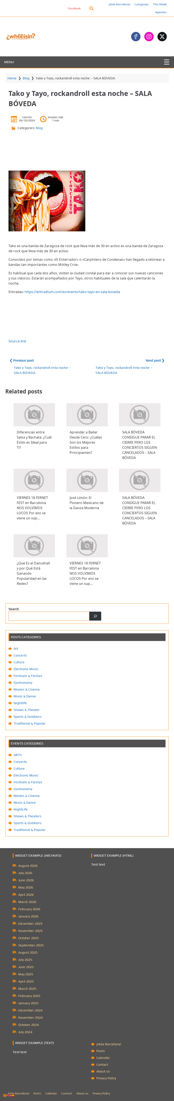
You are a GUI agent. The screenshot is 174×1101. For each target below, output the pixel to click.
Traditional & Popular (30, 723)
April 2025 (26, 981)
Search (13, 609)
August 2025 (28, 952)
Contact (102, 1065)
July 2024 (25, 1032)
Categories (142, 4)
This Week (160, 4)
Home (12, 78)
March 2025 (27, 989)
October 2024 (28, 1025)
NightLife (21, 809)
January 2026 (28, 916)
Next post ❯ (155, 360)
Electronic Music (26, 669)
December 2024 (30, 1010)
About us (103, 1071)
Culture (19, 662)
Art (16, 649)
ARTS (18, 755)
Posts (100, 1051)
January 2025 (28, 1003)
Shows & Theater (27, 710)
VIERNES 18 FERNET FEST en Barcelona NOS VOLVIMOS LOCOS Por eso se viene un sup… (32, 507)
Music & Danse (25, 696)
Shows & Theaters (27, 816)
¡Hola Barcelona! (119, 4)
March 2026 (27, 902)
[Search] (95, 616)
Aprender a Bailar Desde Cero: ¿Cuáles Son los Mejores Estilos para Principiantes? (86, 442)
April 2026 (26, 895)
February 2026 (29, 909)
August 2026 (28, 866)
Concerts (20, 655)
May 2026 (25, 887)
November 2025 (30, 931)
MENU (9, 62)
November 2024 (30, 1018)
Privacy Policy (106, 1078)
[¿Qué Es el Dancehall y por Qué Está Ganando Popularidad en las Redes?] (34, 545)
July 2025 (25, 960)
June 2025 (26, 967)
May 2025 (25, 974)
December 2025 (30, 924)
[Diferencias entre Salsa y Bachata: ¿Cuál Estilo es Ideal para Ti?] (34, 414)
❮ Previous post (22, 360)
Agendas (161, 12)
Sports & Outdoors (28, 717)
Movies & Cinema (27, 689)
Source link (17, 341)
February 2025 (29, 996)
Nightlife (20, 703)
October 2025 (28, 938)
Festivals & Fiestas (28, 676)
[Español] (13, 1095)
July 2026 (25, 873)
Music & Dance (25, 802)
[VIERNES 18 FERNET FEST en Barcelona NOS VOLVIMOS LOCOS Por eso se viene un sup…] (34, 480)
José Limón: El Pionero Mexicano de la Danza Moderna (87, 502)
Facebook (60, 8)
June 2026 (26, 880)
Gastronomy (23, 683)
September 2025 (31, 945)
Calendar (103, 1058)
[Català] (5, 1095)
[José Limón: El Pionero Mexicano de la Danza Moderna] (87, 480)
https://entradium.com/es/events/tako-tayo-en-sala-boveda (72, 291)
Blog (26, 78)
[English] (9, 1095)
